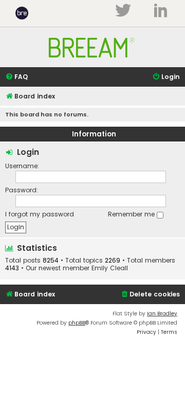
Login (28, 152)
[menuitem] (16, 77)
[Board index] (92, 62)
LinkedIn (160, 10)
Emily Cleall (109, 268)
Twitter (122, 10)
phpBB (76, 323)
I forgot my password (39, 214)
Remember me (132, 214)
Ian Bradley (162, 313)
